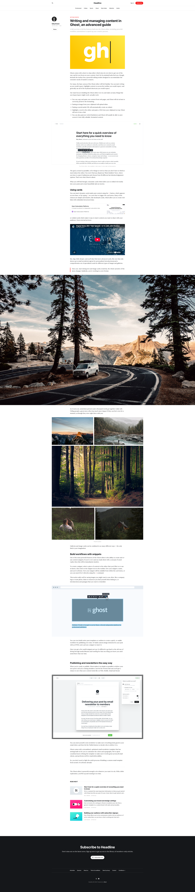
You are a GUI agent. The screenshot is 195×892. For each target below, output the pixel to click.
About (97, 8)
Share (55, 29)
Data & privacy (106, 870)
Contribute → (122, 870)
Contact (114, 870)
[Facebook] (98, 878)
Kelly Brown (55, 24)
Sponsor (79, 870)
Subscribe (139, 3)
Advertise (72, 870)
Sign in (132, 3)
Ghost (105, 882)
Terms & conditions (95, 870)
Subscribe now (98, 857)
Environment (78, 8)
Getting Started (74, 17)
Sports (91, 8)
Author (118, 8)
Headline (97, 3)
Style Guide (104, 8)
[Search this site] (52, 3)
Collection (111, 8)
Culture (85, 8)
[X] (96, 878)
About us (86, 870)
